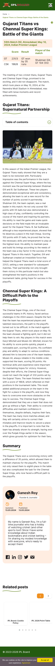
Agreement (26, 663)
